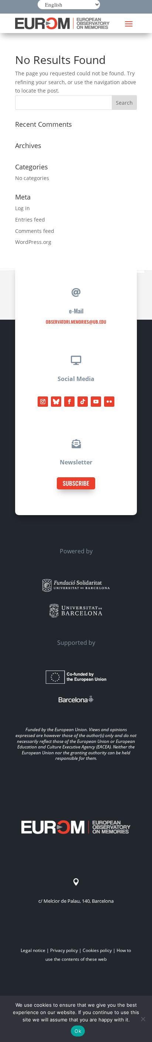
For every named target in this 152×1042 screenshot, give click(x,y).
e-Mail (76, 310)
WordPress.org (33, 241)
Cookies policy (97, 950)
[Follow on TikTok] (82, 401)
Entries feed (30, 219)
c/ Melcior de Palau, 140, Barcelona (76, 901)
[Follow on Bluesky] (56, 401)
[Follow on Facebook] (69, 401)
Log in (22, 208)
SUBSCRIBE (76, 483)
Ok (78, 1031)
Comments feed (34, 230)
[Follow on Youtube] (96, 401)
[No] (142, 1019)
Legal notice (33, 950)
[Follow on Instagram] (43, 401)
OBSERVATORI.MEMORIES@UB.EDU (76, 322)
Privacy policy (64, 950)
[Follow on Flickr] (109, 401)
